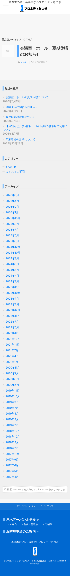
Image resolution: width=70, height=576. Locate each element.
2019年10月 (13, 396)
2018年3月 (12, 442)
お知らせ (24, 62)
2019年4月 (12, 413)
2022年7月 (12, 321)
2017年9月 (12, 459)
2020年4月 (12, 384)
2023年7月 (12, 298)
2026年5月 (12, 195)
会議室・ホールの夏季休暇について (27, 97)
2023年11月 (13, 287)
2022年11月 (13, 316)
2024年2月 (12, 281)
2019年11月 (12, 390)
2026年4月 (12, 201)
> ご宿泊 (47, 524)
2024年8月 (12, 258)
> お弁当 (12, 524)
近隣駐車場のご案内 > (22, 531)
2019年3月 (12, 419)
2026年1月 (12, 212)
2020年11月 (13, 367)
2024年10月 (13, 252)
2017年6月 (12, 465)
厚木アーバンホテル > (22, 520)
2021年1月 (12, 361)
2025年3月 (12, 241)
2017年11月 (12, 453)
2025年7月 (12, 229)
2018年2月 (12, 448)
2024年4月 (12, 275)
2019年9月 (12, 402)
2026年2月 (12, 206)
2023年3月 (12, 304)
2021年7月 (12, 350)
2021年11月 (12, 344)
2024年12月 (13, 247)
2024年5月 (12, 270)
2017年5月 (12, 471)
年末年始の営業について (20, 139)
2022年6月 (12, 327)
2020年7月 (12, 373)
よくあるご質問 (15, 171)
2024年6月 (12, 264)
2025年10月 (13, 218)
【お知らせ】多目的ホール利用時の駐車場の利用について (35, 128)
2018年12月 (13, 430)
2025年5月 (12, 235)
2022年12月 (13, 310)
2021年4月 (12, 356)
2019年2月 (12, 425)
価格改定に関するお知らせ (22, 107)
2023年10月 (13, 293)
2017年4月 (12, 476)
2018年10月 (13, 436)
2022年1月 (12, 333)
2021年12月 (13, 338)
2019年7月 (12, 407)
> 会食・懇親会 (29, 524)
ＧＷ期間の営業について (20, 117)
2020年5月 (12, 379)
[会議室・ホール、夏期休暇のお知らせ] (8, 51)
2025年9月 (12, 224)
